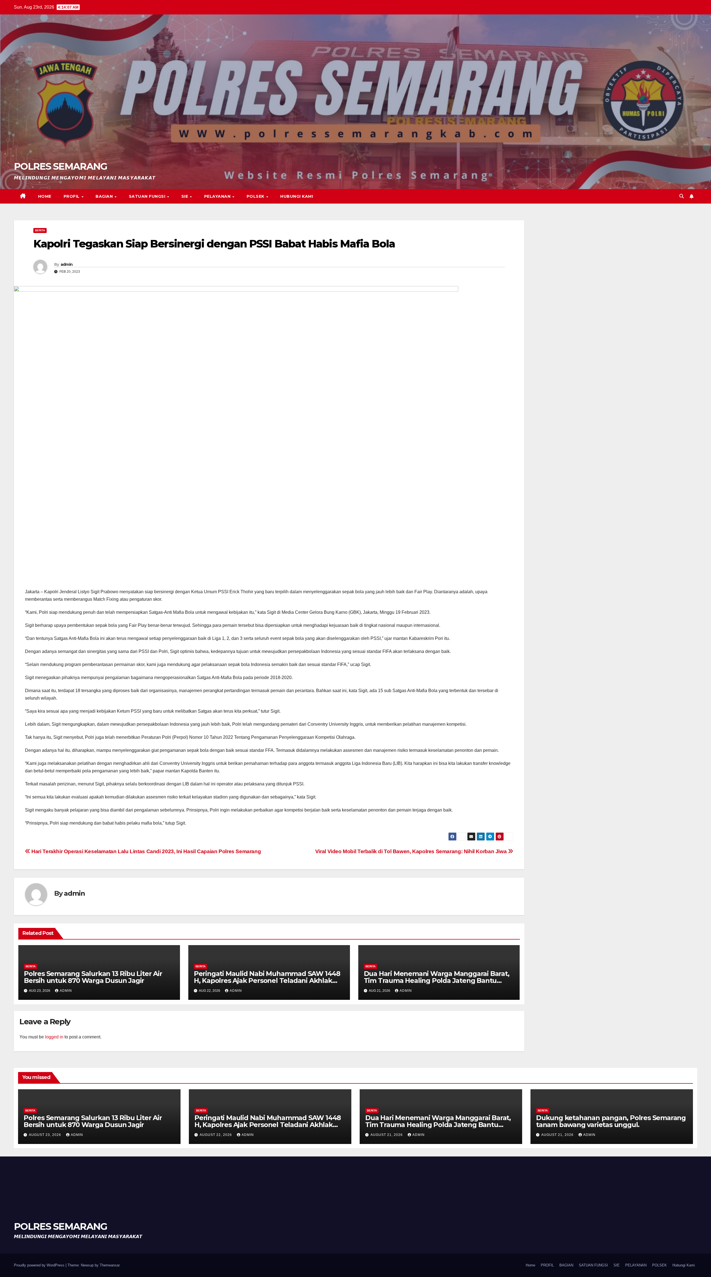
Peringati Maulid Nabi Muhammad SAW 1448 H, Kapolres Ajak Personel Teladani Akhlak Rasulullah (267, 980)
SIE (185, 196)
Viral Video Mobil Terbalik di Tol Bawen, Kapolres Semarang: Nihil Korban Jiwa (411, 851)
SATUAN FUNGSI (148, 196)
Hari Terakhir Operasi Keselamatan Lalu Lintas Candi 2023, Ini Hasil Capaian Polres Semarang (145, 851)
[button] (681, 196)
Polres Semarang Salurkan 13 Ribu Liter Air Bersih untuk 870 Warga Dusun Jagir (93, 977)
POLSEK (256, 196)
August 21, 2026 (387, 1135)
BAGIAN (105, 196)
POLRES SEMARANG (60, 166)
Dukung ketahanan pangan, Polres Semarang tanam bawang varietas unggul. (611, 1121)
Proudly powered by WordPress (40, 1265)
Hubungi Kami (296, 196)
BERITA (40, 230)
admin (67, 264)
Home (44, 196)
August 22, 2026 (216, 1135)
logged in (54, 1037)
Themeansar (109, 1265)
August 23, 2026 (45, 1135)
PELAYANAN (218, 196)
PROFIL (72, 196)
